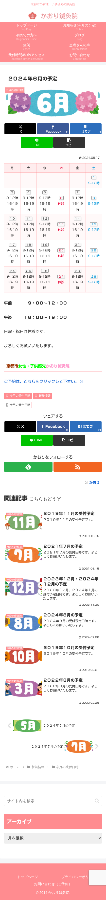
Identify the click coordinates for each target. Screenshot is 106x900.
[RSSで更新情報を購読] (77, 467)
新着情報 (45, 395)
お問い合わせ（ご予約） (53, 884)
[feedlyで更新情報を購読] (28, 467)
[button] (69, 142)
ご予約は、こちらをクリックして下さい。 (41, 381)
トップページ (27, 877)
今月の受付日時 (20, 395)
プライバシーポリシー (78, 877)
